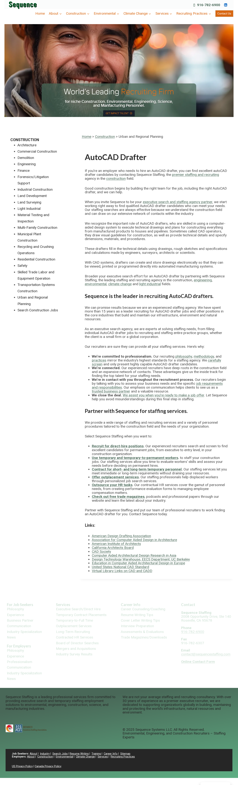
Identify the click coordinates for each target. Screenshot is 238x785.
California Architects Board (113, 547)
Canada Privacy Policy (48, 766)
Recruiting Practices (123, 756)
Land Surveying (29, 202)
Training (96, 753)
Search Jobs (60, 753)
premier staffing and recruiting (195, 174)
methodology (204, 356)
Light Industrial (29, 208)
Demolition (25, 158)
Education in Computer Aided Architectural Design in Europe (138, 563)
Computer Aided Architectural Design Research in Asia (134, 555)
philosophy (183, 356)
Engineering (26, 164)
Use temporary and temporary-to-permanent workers (135, 458)
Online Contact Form (198, 661)
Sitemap (125, 753)
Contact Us (224, 13)
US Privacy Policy (22, 766)
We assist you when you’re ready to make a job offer (163, 395)
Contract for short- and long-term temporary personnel (137, 469)
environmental (96, 284)
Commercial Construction (37, 151)
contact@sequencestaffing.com (205, 654)
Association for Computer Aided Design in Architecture (134, 540)
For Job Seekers (20, 604)
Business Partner (20, 621)
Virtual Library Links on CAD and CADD (122, 571)
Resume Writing (79, 753)
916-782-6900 (192, 632)
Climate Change (85, 756)
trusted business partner (111, 391)
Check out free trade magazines (118, 496)
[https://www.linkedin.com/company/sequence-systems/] (225, 4)
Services (63, 604)
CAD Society (101, 551)
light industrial (150, 284)
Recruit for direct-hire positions (118, 446)
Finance (23, 170)
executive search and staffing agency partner (177, 202)
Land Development (32, 196)
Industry (45, 753)
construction (116, 178)
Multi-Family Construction (37, 227)
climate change (120, 284)
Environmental (64, 756)
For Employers (19, 646)
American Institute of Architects (116, 544)
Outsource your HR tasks (112, 485)
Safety (22, 265)
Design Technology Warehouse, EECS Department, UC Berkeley (141, 559)
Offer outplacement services (115, 477)
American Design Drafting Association (121, 536)
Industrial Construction (35, 189)
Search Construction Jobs (37, 310)
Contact (188, 604)
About (33, 753)
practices (99, 360)
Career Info (130, 604)
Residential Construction (36, 259)
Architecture (26, 145)
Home (40, 13)
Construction (105, 136)
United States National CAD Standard (120, 567)
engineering (203, 280)
